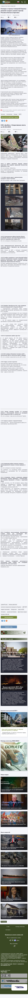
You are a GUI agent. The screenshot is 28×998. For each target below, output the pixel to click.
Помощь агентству (20, 926)
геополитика (9, 114)
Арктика (3, 114)
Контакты (8, 929)
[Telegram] (4, 121)
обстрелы (3, 611)
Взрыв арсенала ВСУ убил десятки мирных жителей (12, 687)
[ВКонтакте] (2, 121)
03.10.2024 (6, 15)
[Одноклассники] (6, 121)
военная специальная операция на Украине (11, 607)
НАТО (20, 114)
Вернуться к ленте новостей (14, 934)
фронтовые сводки (22, 611)
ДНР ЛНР (25, 607)
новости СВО (21, 609)
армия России (4, 604)
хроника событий (5, 614)
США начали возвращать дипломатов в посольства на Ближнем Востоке (13, 654)
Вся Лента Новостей (10, 6)
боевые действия (13, 604)
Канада (15, 114)
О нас (8, 926)
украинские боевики (11, 611)
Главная (3, 6)
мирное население (5, 609)
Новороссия (14, 609)
